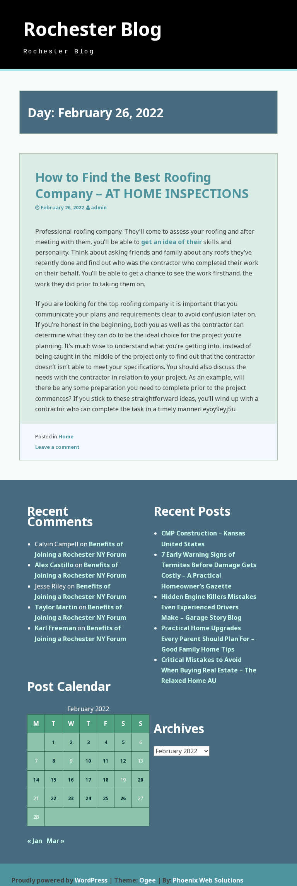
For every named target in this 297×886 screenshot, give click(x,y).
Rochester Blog (92, 28)
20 (140, 779)
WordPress (91, 880)
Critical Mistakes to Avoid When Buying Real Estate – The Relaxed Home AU (208, 670)
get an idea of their (171, 242)
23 (70, 798)
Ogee (147, 880)
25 (105, 798)
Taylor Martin (56, 607)
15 (53, 779)
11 (105, 760)
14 (36, 779)
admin (99, 207)
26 (123, 798)
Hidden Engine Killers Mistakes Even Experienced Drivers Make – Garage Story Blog (208, 607)
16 (70, 779)
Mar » (56, 840)
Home (65, 436)
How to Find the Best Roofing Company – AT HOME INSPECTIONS (142, 185)
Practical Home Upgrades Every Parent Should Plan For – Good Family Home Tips (207, 638)
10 (88, 760)
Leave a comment (57, 446)
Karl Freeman (55, 628)
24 (88, 798)
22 (53, 798)
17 (88, 779)
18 (105, 779)
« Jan (34, 840)
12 (123, 760)
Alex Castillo (54, 565)
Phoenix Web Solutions (208, 880)
